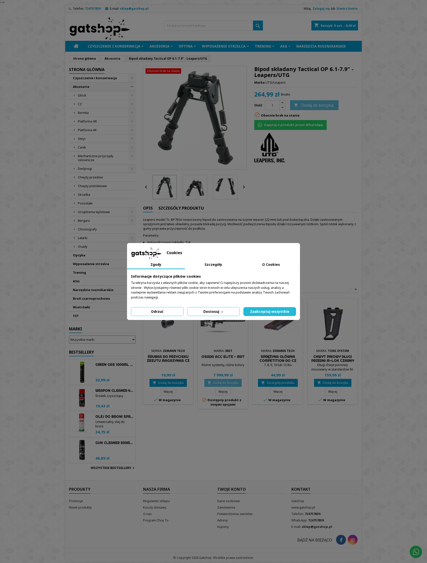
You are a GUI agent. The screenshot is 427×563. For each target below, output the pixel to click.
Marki (75, 329)
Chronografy (87, 229)
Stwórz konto (347, 8)
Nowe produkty (80, 507)
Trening (263, 46)
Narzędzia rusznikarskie (321, 46)
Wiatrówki (81, 307)
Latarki (82, 238)
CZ (80, 104)
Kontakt (301, 489)
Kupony (223, 526)
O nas (147, 514)
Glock (82, 95)
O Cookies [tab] (271, 264)
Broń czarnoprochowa (91, 298)
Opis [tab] (148, 208)
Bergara (84, 220)
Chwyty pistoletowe (92, 186)
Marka (259, 82)
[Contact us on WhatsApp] (416, 552)
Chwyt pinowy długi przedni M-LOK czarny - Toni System (332, 360)
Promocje (76, 501)
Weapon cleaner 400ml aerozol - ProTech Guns (114, 390)
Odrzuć (157, 311)
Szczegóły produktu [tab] (181, 208)
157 (75, 316)
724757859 (93, 8)
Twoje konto (231, 489)
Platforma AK (87, 130)
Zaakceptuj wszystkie (269, 311)
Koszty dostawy (155, 507)
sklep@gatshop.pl (134, 8)
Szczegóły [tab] (213, 264)
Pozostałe (85, 203)
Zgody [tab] (155, 264)
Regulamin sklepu (156, 501)
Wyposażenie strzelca (224, 46)
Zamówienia (226, 507)
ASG (283, 46)
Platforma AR (87, 121)
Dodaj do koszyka (313, 105)
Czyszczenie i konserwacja (114, 46)
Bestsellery (81, 352)
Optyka (186, 46)
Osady (82, 246)
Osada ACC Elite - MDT (223, 356)
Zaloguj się (321, 8)
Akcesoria (159, 46)
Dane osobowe (228, 501)
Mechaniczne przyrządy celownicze (95, 158)
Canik (82, 147)
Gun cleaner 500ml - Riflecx (114, 443)
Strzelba (84, 194)
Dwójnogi (85, 168)
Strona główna (87, 69)
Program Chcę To (156, 520)
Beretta (83, 112)
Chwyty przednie (90, 177)
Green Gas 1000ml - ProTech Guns (114, 365)
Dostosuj (211, 311)
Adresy (222, 520)
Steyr (82, 138)
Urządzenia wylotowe (94, 212)
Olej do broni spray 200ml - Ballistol (114, 416)
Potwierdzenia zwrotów (234, 514)
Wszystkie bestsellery (113, 468)
